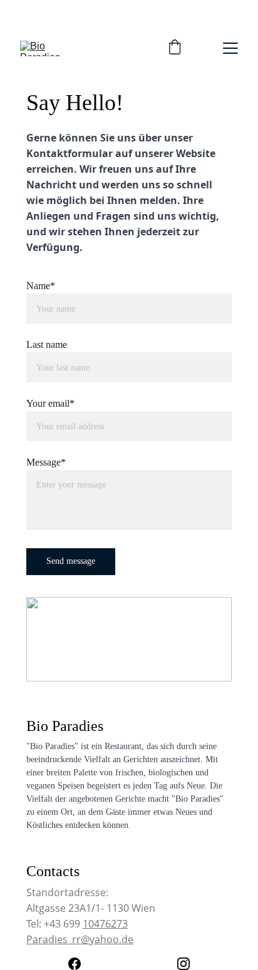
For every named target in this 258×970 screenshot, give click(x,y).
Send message (70, 561)
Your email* (50, 403)
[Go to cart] (175, 48)
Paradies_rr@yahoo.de (79, 939)
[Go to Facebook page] (80, 963)
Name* (40, 285)
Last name (46, 344)
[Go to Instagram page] (183, 963)
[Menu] (230, 48)
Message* (46, 462)
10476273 (105, 924)
